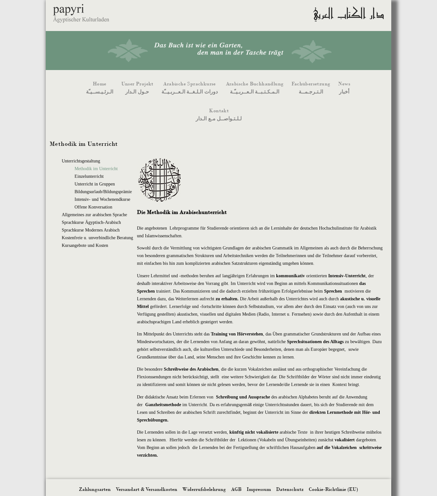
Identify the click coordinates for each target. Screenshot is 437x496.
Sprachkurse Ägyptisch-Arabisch (91, 222)
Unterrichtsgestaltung (81, 161)
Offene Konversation (93, 207)
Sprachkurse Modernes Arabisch (91, 230)
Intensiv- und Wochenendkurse (102, 199)
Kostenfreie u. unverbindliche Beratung (97, 237)
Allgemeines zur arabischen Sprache (94, 214)
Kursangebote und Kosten (85, 245)
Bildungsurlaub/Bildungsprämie (103, 191)
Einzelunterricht (89, 176)
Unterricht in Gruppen (95, 184)
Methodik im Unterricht (96, 168)
